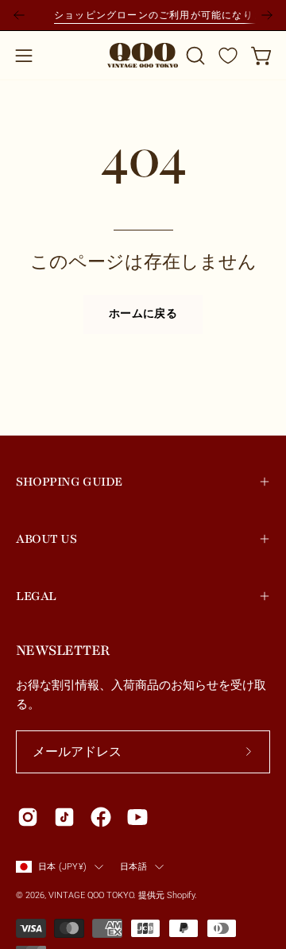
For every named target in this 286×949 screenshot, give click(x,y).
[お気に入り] (228, 55)
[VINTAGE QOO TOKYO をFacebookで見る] (101, 817)
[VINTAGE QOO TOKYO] (143, 55)
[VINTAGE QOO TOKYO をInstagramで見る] (28, 817)
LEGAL (36, 596)
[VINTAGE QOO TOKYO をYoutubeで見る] (137, 817)
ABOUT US (46, 539)
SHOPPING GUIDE (69, 481)
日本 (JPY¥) (62, 866)
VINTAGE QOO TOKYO (90, 895)
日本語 (133, 866)
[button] (194, 56)
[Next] (267, 15)
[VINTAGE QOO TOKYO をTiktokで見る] (64, 817)
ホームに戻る (143, 314)
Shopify (181, 895)
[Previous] (19, 15)
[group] (143, 15)
